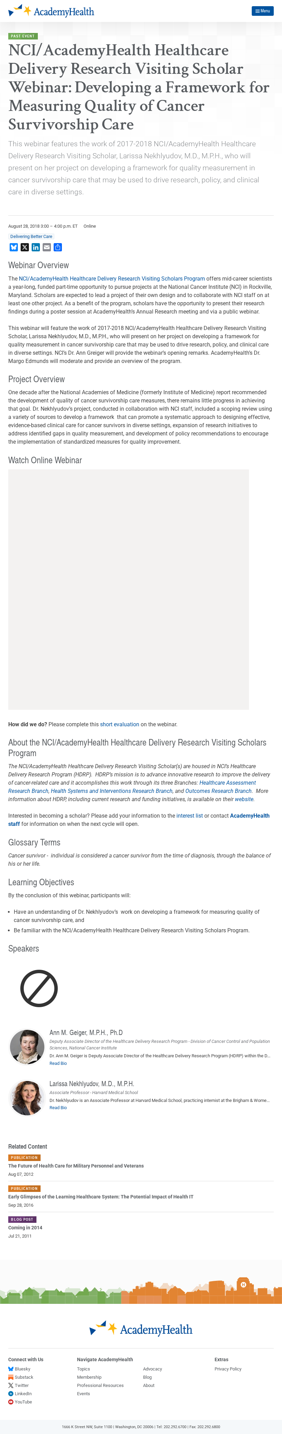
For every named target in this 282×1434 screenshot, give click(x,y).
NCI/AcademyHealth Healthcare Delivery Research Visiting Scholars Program (112, 278)
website (244, 799)
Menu (265, 11)
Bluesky (22, 1369)
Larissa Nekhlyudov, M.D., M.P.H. (92, 1083)
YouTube (23, 1401)
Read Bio (58, 1063)
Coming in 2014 (25, 1228)
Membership (89, 1377)
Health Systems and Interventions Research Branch (112, 791)
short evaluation (119, 724)
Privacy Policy (228, 1369)
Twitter (22, 1385)
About (148, 1385)
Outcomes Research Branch (218, 791)
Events (83, 1393)
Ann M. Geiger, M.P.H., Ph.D (86, 1032)
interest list (189, 815)
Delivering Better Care (31, 236)
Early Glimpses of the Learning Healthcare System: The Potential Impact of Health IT (101, 1197)
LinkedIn (23, 1393)
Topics (83, 1369)
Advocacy (152, 1369)
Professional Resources (100, 1385)
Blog (147, 1377)
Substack (24, 1377)
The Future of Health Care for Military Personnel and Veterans (76, 1166)
